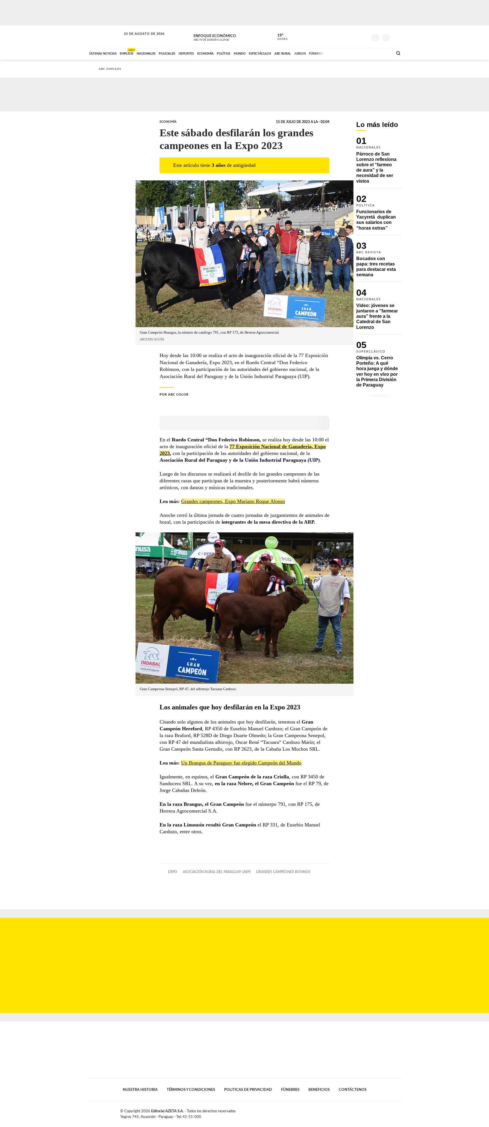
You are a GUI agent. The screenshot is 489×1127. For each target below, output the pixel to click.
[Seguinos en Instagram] (363, 36)
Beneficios (319, 1089)
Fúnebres (290, 1089)
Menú (396, 36)
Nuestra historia (140, 1089)
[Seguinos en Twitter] (346, 36)
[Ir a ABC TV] (343, 53)
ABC (105, 37)
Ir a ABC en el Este (139, 39)
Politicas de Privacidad (248, 1089)
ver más (279, 37)
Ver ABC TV (221, 36)
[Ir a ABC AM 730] (358, 53)
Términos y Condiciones (191, 1089)
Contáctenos (352, 1089)
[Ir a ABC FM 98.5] (381, 53)
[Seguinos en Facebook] (338, 36)
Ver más (379, 162)
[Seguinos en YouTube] (355, 36)
